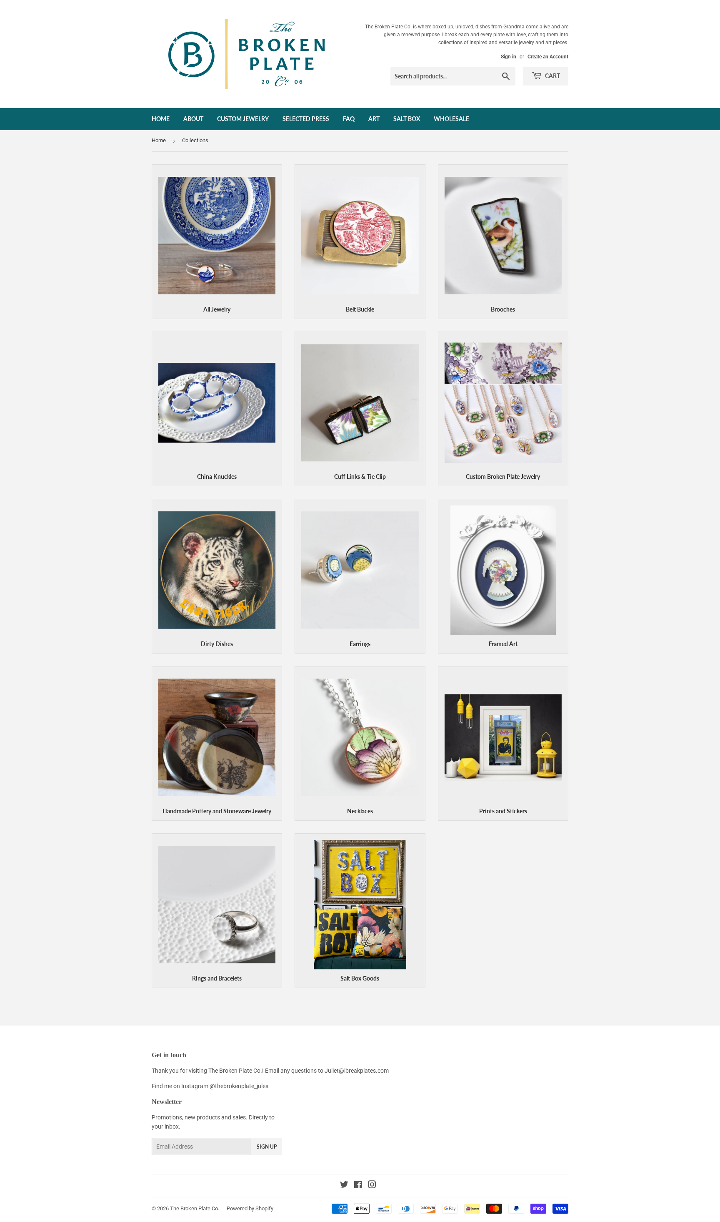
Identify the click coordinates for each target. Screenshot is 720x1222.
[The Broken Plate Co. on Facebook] (358, 1185)
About (193, 118)
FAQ (349, 118)
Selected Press (305, 118)
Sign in (508, 57)
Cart (552, 75)
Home (161, 118)
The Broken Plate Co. (194, 1208)
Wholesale (451, 118)
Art (374, 118)
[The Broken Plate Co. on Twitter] (344, 1185)
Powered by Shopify (250, 1208)
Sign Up (267, 1147)
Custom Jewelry (243, 118)
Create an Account (548, 57)
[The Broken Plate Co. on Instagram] (372, 1185)
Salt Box (406, 118)
